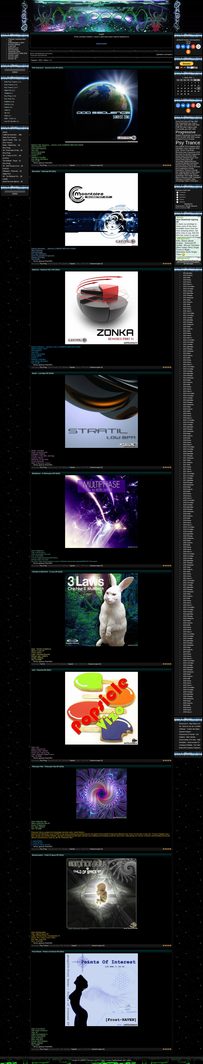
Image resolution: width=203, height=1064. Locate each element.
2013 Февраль (188, 351)
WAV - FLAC (8, 118)
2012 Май (186, 331)
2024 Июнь (187, 654)
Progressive (186, 132)
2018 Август (187, 498)
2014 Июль (187, 389)
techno (185, 123)
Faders (187, 181)
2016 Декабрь (188, 453)
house (192, 158)
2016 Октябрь (188, 449)
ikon (177, 168)
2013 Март (187, 353)
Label (6, 110)
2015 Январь (188, 402)
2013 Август (187, 364)
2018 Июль (187, 496)
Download (179, 148)
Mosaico (193, 161)
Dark (199, 135)
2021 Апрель (188, 569)
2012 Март (187, 326)
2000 (192, 137)
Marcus (178, 177)
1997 (190, 129)
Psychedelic (180, 129)
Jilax (195, 165)
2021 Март (187, 567)
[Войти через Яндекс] (193, 46)
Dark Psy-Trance (10, 82)
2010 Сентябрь (188, 286)
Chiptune (7, 93)
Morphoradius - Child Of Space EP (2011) (48, 855)
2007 (181, 125)
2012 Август (187, 338)
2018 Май (186, 491)
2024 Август (187, 658)
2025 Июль (187, 683)
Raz (177, 172)
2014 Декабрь (188, 400)
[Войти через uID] (178, 46)
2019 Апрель (188, 516)
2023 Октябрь (188, 636)
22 (185, 91)
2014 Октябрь (188, 395)
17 (192, 88)
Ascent (178, 167)
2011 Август (187, 311)
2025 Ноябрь (188, 692)
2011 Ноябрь (188, 318)
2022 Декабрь (188, 614)
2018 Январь (188, 482)
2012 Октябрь (188, 342)
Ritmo (184, 165)
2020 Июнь (187, 547)
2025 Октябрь (188, 690)
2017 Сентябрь (188, 473)
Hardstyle (185, 158)
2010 (178, 137)
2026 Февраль (188, 698)
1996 (193, 125)
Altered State (190, 172)
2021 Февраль (188, 565)
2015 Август (187, 418)
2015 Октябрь (188, 422)
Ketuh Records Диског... (11, 181)
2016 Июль (187, 442)
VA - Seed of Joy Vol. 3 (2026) (189, 726)
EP (190, 121)
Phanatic (196, 175)
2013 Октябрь (188, 369)
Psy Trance (188, 142)
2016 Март (187, 433)
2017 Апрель (188, 462)
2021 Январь (188, 563)
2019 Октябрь (188, 529)
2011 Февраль (188, 297)
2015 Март (187, 407)
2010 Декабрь (188, 293)
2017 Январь (188, 456)
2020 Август (187, 551)
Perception (179, 174)
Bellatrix (186, 174)
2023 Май (186, 625)
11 (195, 85)
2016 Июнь (187, 440)
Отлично (182, 192)
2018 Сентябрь (188, 500)
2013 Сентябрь (188, 367)
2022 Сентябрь (188, 607)
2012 (198, 146)
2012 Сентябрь (188, 340)
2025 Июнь (187, 681)
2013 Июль (187, 362)
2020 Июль (187, 549)
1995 (188, 137)
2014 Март (187, 380)
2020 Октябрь (188, 556)
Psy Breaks (186, 154)
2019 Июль (187, 522)
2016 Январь (188, 429)
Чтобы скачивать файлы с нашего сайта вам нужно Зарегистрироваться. (101, 37)
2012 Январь (188, 322)
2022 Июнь (187, 600)
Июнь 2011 (188, 77)
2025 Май (186, 678)
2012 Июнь (187, 333)
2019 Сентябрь (188, 527)
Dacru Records (186, 156)
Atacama (184, 177)
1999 (194, 129)
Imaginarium (183, 168)
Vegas (197, 172)
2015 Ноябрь (188, 424)
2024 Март (187, 647)
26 (198, 91)
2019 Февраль (188, 511)
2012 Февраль (188, 324)
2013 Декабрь (188, 373)
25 (195, 91)
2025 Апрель (188, 676)
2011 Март (187, 300)
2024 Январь (188, 643)
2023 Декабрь (188, 641)
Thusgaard (196, 177)
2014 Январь (188, 375)
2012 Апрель (188, 329)
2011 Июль (187, 309)
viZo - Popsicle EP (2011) (41, 670)
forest (178, 121)
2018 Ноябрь (188, 505)
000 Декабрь (187, 273)
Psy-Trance (8, 87)
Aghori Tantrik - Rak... (10, 140)
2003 (197, 125)
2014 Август (187, 391)
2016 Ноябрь (188, 451)
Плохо (181, 199)
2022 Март (187, 594)
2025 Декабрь (188, 694)
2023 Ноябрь (188, 638)
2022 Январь (188, 589)
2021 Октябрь (188, 583)
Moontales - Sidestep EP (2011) (44, 171)
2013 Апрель (188, 355)
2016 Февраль (188, 431)
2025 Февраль (188, 672)
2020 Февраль (188, 538)
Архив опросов (191, 206)
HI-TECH (185, 146)
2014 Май (186, 384)
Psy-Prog (7, 96)
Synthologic (180, 175)
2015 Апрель (188, 409)
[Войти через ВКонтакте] (183, 46)
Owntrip (191, 168)
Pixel (186, 175)
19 (198, 88)
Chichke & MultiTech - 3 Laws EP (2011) (47, 572)
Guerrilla (194, 170)
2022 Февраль (188, 592)
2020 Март (187, 540)
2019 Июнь (187, 520)
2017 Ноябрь (188, 478)
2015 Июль (187, 416)
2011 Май (186, 304)
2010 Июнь (187, 280)
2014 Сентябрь (188, 393)
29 (185, 94)
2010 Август (187, 284)
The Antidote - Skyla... (10, 161)
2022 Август (187, 605)
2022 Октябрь (188, 609)
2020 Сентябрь (188, 554)
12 (198, 85)
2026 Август (187, 712)
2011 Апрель (187, 302)
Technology (180, 181)
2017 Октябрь (188, 476)
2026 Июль (187, 710)
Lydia (190, 177)
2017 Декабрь (188, 480)
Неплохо (182, 197)
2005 (185, 125)
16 (188, 88)
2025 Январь (188, 669)
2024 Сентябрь (188, 661)
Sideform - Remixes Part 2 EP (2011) (46, 270)
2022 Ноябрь (188, 612)
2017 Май (186, 465)
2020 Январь (188, 536)
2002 (196, 121)
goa (186, 129)
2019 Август (187, 525)
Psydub (191, 139)
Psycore (185, 139)
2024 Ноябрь (188, 665)
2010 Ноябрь (188, 291)
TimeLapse (194, 181)
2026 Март (187, 701)
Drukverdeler (194, 163)
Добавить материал (164, 54)
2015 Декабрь (188, 427)
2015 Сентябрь (188, 420)
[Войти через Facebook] (188, 46)
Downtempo (186, 135)
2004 (185, 127)
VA (5, 113)
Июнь (46, 60)
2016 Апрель (188, 436)
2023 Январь (188, 616)
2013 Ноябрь (188, 371)
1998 (184, 137)
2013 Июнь (187, 360)
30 (188, 94)
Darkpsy (192, 146)
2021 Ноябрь (188, 585)
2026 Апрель (188, 703)
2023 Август (187, 632)
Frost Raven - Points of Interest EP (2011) (48, 951)
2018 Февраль (188, 485)
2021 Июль (187, 576)
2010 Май (186, 277)
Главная (34, 60)
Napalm (72, 165)
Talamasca (180, 179)
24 (192, 91)
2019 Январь (188, 509)
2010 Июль (187, 282)
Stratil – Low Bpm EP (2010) (43, 373)
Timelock (187, 170)
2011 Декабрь (188, 320)
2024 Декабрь (188, 667)
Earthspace (180, 170)
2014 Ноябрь (188, 398)
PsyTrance (184, 121)
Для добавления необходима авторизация (188, 262)
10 (192, 85)
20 (178, 91)
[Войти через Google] (198, 46)
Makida (186, 163)
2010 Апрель (188, 275)
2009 (189, 125)
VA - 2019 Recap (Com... (12, 166)
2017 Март (187, 460)
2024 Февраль (188, 645)
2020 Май (186, 545)
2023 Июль (187, 629)
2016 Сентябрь (188, 447)
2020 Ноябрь (188, 558)
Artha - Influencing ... (10, 145)
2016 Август (187, 444)
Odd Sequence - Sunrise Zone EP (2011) (47, 68)
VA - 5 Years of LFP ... (10, 155)
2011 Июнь (187, 306)
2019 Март (187, 514)
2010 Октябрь (188, 289)
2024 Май (186, 652)
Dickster (179, 165)
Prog (187, 150)
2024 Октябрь (188, 663)
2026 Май (186, 705)
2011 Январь (188, 295)
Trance (185, 148)
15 (185, 88)
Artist (6, 116)
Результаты (180, 206)
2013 (197, 148)
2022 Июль (187, 603)
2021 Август (187, 578)
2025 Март (187, 674)
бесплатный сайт (118, 1060)
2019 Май (186, 518)
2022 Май (186, 598)
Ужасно (182, 202)
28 (181, 94)
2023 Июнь (187, 627)
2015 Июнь (187, 413)
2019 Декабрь (188, 534)
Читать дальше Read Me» (42, 163)
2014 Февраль (188, 378)
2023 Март (187, 620)
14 (181, 88)
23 (188, 91)
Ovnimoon (179, 163)
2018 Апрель (188, 489)
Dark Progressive (189, 152)
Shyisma (190, 165)
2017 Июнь (187, 467)
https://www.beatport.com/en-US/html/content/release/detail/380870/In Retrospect (68, 561)
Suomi (6, 107)
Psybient (179, 139)
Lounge (197, 137)
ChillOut (190, 127)
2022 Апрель (188, 596)
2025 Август (187, 685)
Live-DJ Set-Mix (10, 121)
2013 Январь (188, 349)
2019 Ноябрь (188, 531)
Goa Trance (8, 85)
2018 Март (187, 487)
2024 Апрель (188, 649)
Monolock (184, 167)
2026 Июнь (187, 707)
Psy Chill (179, 146)
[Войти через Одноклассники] (188, 52)
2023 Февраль (188, 618)
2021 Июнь (187, 574)
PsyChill (194, 135)
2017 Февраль (188, 458)
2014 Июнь (187, 387)
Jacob (191, 167)
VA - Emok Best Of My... (11, 150)
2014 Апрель (188, 382)
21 (181, 91)
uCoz (129, 1060)
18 (195, 88)
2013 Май (186, 358)
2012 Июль (187, 335)
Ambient (7, 101)
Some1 (195, 174)
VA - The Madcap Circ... (11, 176)
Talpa (193, 179)
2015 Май (186, 411)
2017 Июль (187, 469)
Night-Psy (7, 90)
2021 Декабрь (188, 587)
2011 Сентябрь (188, 313)
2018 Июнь (187, 494)
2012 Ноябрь (188, 344)
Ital (191, 174)
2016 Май (186, 438)
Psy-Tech (7, 99)
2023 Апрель (188, 623)
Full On (7, 104)
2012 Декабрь (188, 346)
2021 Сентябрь (188, 580)
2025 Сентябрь (188, 687)
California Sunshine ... (10, 135)
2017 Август (187, 471)
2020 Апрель (188, 543)
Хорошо (182, 195)
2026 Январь (188, 696)
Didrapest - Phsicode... (11, 171)
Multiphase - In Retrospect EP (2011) (46, 473)
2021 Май (186, 571)
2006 (195, 127)
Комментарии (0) (96, 165)
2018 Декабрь (188, 507)
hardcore (192, 148)
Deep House (185, 159)
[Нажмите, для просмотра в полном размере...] (101, 142)
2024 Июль (187, 656)
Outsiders (187, 179)
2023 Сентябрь (188, 634)
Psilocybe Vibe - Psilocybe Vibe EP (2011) (48, 766)
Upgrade (182, 172)
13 (178, 88)
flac (192, 121)
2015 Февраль (188, 404)
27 (178, 94)
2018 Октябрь (188, 502)
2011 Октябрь (188, 315)
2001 (177, 125)
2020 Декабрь (188, 560)
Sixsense (196, 167)
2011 (40, 60)
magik (190, 175)
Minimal (187, 161)
